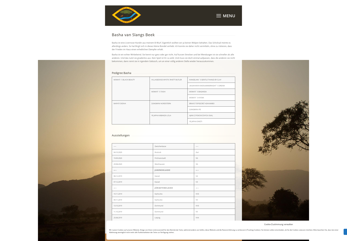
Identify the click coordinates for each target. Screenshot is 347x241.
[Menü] (225, 15)
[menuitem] (225, 15)
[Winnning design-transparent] (126, 15)
